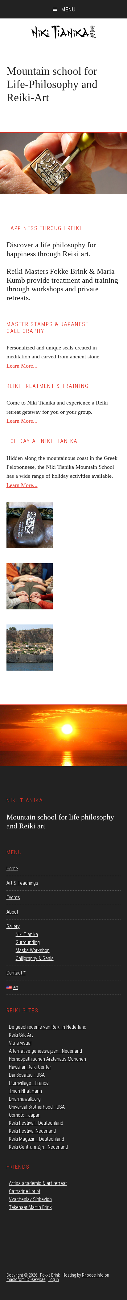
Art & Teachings (22, 883)
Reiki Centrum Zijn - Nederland (38, 1147)
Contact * (16, 973)
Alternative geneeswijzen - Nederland (45, 1051)
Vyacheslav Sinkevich (30, 1199)
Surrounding (28, 942)
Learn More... (22, 366)
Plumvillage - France (29, 1083)
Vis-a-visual (20, 1043)
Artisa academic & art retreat (38, 1183)
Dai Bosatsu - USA (27, 1075)
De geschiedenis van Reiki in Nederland (47, 1027)
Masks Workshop (33, 950)
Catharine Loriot (24, 1191)
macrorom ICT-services (26, 1279)
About (12, 912)
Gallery (13, 926)
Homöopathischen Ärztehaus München (47, 1059)
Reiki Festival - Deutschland (36, 1123)
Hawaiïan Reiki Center (30, 1067)
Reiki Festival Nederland (32, 1131)
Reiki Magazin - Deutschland (36, 1139)
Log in (53, 1279)
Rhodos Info (93, 1275)
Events (13, 897)
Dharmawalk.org (25, 1099)
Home (12, 868)
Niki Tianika (63, 34)
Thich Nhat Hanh (25, 1091)
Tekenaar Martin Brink (30, 1207)
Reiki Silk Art (21, 1035)
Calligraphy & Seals (35, 958)
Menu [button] (68, 9)
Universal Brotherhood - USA (37, 1107)
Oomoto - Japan (24, 1115)
